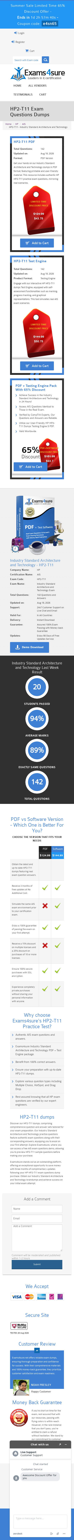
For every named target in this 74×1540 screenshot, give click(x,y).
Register (20, 42)
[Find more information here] (40, 1489)
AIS (24, 124)
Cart (42, 94)
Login (20, 33)
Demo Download (32, 647)
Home (17, 85)
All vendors (37, 85)
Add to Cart (40, 243)
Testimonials (23, 94)
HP (16, 124)
